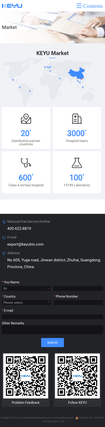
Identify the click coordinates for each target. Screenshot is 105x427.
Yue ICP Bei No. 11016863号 (91, 418)
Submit (52, 342)
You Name (10, 282)
